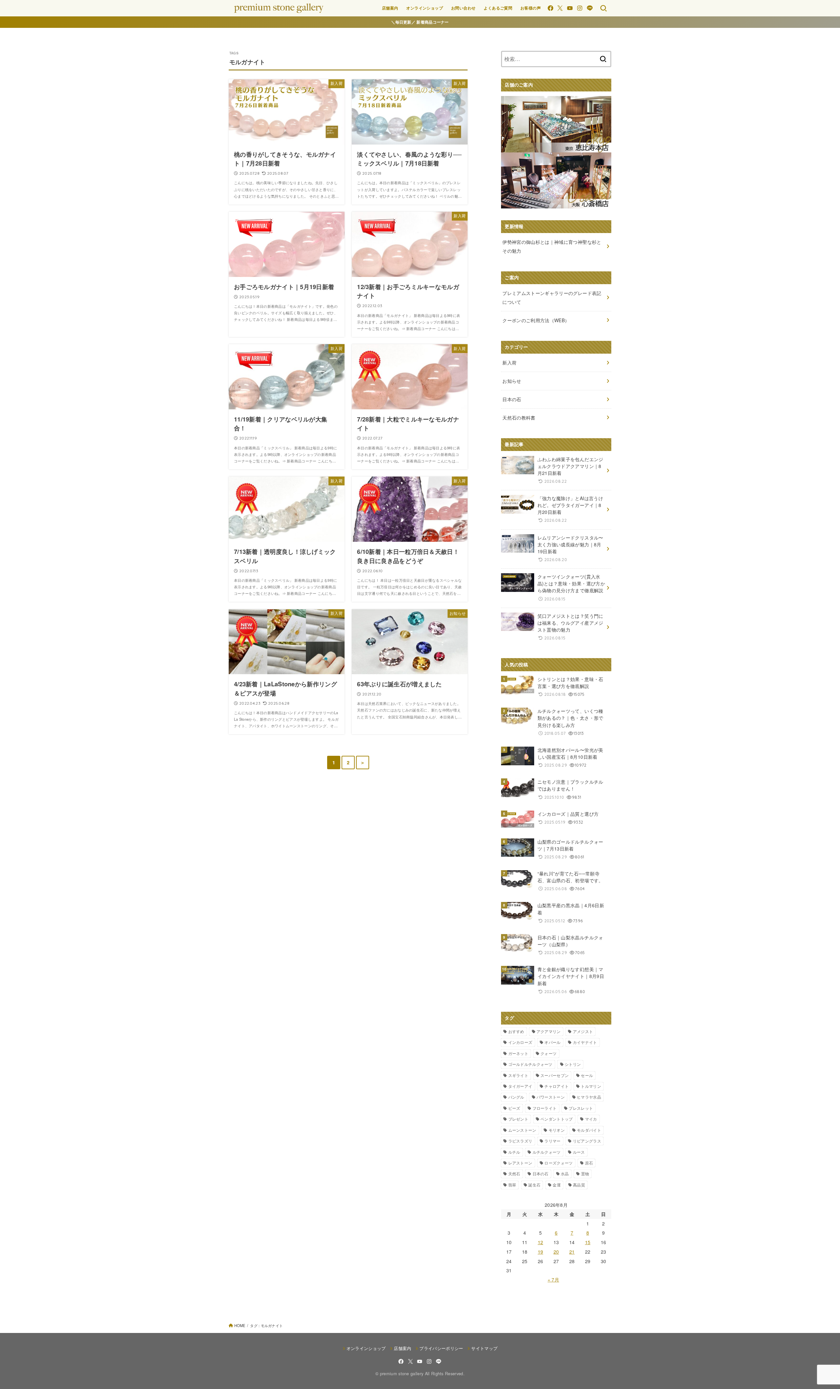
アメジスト (583, 1031)
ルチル (514, 1152)
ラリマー (552, 1141)
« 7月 (553, 1279)
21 (572, 1251)
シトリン (573, 1064)
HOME (239, 1325)
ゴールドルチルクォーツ (530, 1064)
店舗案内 (390, 8)
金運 (557, 1184)
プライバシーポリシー (441, 1348)
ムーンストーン (522, 1130)
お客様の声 (530, 8)
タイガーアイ (520, 1086)
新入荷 (509, 362)
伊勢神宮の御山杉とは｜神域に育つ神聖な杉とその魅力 (551, 246)
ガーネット (518, 1053)
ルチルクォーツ (547, 1152)
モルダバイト (589, 1130)
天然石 (514, 1173)
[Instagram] (579, 8)
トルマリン (591, 1086)
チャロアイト (556, 1086)
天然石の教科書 (518, 417)
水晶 (565, 1173)
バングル (516, 1097)
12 (540, 1242)
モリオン (557, 1130)
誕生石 (534, 1184)
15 (588, 1242)
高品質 (579, 1184)
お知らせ (511, 381)
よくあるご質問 (498, 8)
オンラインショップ (424, 8)
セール (587, 1075)
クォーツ (548, 1053)
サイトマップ (484, 1348)
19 (540, 1251)
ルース (579, 1152)
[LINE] (590, 8)
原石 (589, 1162)
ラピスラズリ (520, 1141)
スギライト (518, 1075)
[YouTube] (570, 8)
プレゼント (518, 1119)
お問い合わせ (463, 8)
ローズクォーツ (558, 1162)
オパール (552, 1042)
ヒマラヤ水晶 (589, 1097)
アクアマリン (548, 1031)
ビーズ (514, 1108)
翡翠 (512, 1184)
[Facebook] (550, 8)
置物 (585, 1173)
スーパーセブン (554, 1075)
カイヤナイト (585, 1042)
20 (556, 1251)
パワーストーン (550, 1097)
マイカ (591, 1119)
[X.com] (560, 8)
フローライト (545, 1108)
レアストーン (520, 1162)
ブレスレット (581, 1108)
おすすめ (516, 1031)
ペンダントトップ (556, 1119)
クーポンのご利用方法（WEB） (535, 320)
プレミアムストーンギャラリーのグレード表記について (551, 297)
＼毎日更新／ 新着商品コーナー (420, 22)
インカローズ (520, 1042)
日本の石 (541, 1173)
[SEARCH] (603, 8)
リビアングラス (587, 1141)
